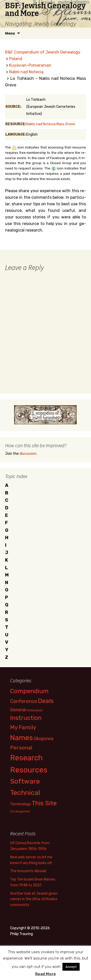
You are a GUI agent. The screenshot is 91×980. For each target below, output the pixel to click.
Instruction (26, 717)
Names (21, 738)
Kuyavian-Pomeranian (30, 65)
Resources (28, 770)
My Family (23, 727)
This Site (44, 803)
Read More (45, 974)
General (18, 709)
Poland (15, 58)
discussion (27, 453)
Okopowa (43, 738)
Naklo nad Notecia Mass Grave (50, 124)
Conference (23, 701)
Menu (10, 33)
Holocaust (34, 710)
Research (26, 757)
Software (25, 781)
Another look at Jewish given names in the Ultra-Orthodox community (33, 899)
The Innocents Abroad (28, 871)
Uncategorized (20, 811)
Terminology (20, 804)
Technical (25, 793)
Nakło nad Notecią (26, 71)
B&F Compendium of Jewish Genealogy (42, 52)
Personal (21, 747)
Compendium (29, 691)
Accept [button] (71, 967)
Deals (46, 701)
